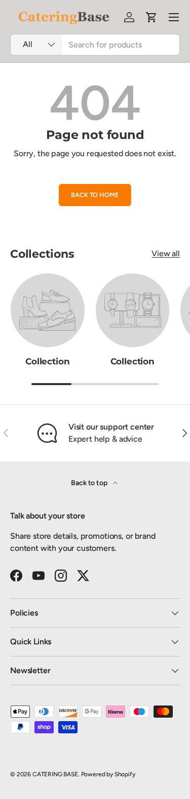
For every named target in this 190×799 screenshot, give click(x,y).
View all (165, 253)
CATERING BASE (55, 774)
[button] (151, 17)
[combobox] (95, 44)
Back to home (95, 195)
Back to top (89, 483)
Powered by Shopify (108, 774)
